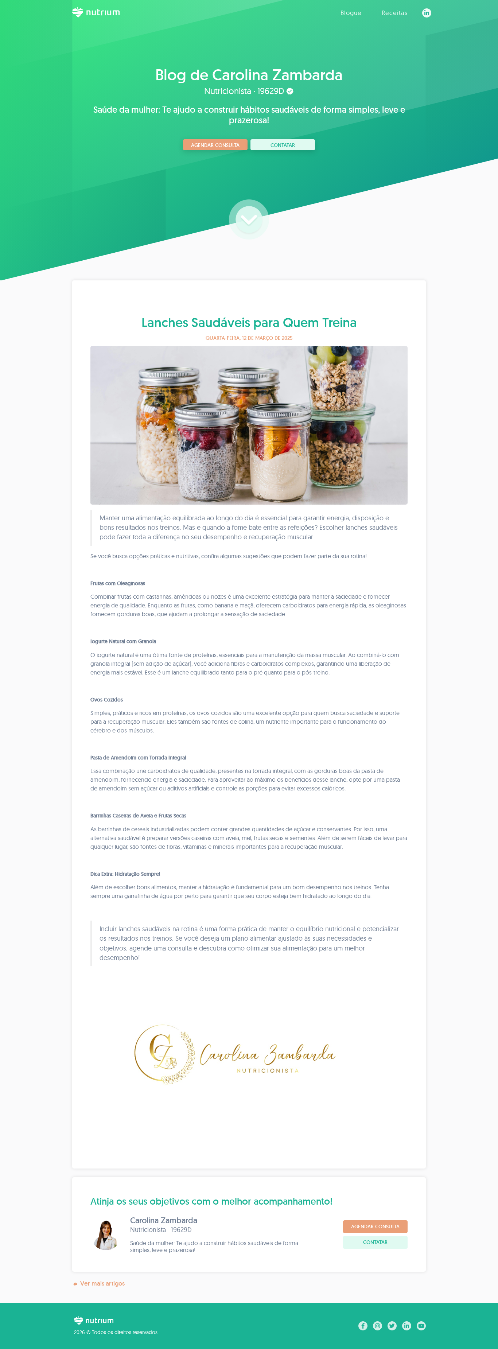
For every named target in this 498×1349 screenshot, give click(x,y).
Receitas (395, 12)
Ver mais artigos (102, 1283)
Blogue (351, 12)
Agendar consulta (215, 145)
